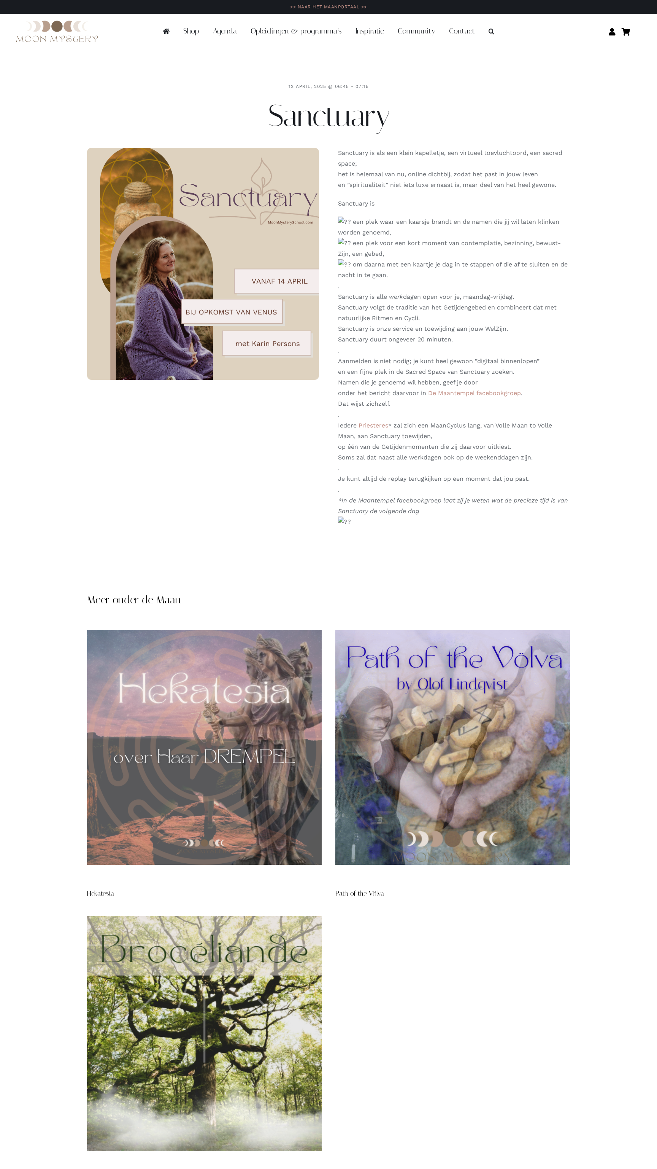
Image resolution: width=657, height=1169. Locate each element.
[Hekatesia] (204, 747)
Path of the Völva (359, 893)
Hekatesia (100, 893)
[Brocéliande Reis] (204, 1033)
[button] (491, 31)
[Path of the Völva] (452, 747)
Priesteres (373, 425)
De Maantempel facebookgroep (474, 393)
